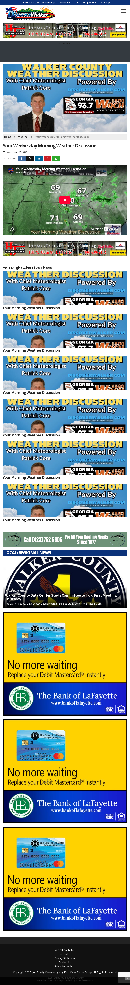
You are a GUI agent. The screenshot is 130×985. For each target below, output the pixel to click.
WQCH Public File (65, 950)
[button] (123, 11)
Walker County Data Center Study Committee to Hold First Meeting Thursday (61, 597)
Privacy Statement (65, 958)
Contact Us (65, 962)
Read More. (95, 603)
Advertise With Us (69, 2)
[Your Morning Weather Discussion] (65, 288)
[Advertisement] (65, 30)
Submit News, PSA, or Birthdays (38, 2)
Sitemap (105, 2)
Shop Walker (90, 2)
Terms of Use (65, 954)
